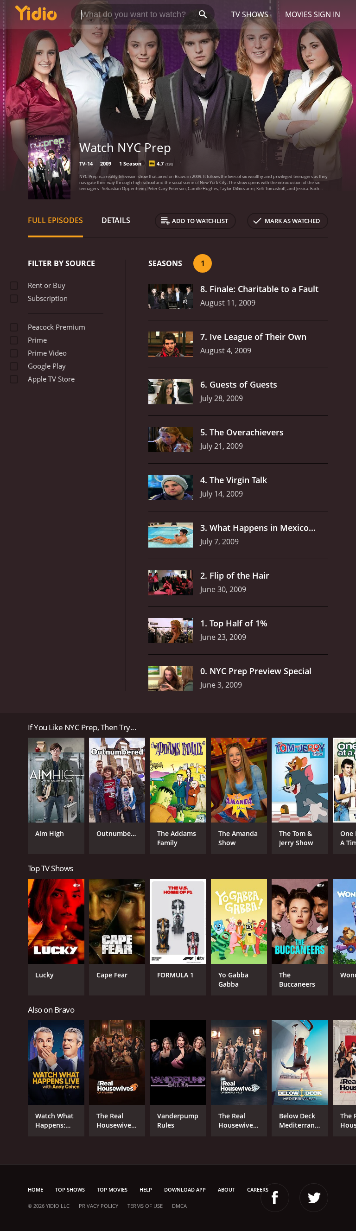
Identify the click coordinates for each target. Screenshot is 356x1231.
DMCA (179, 1205)
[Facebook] (275, 1197)
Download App (185, 1189)
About (226, 1189)
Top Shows (70, 1189)
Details (116, 220)
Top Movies (112, 1189)
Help (146, 1189)
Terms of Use (145, 1205)
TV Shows (249, 14)
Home (35, 1189)
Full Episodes (55, 220)
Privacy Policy (98, 1205)
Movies (298, 14)
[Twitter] (313, 1197)
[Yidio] (36, 14)
